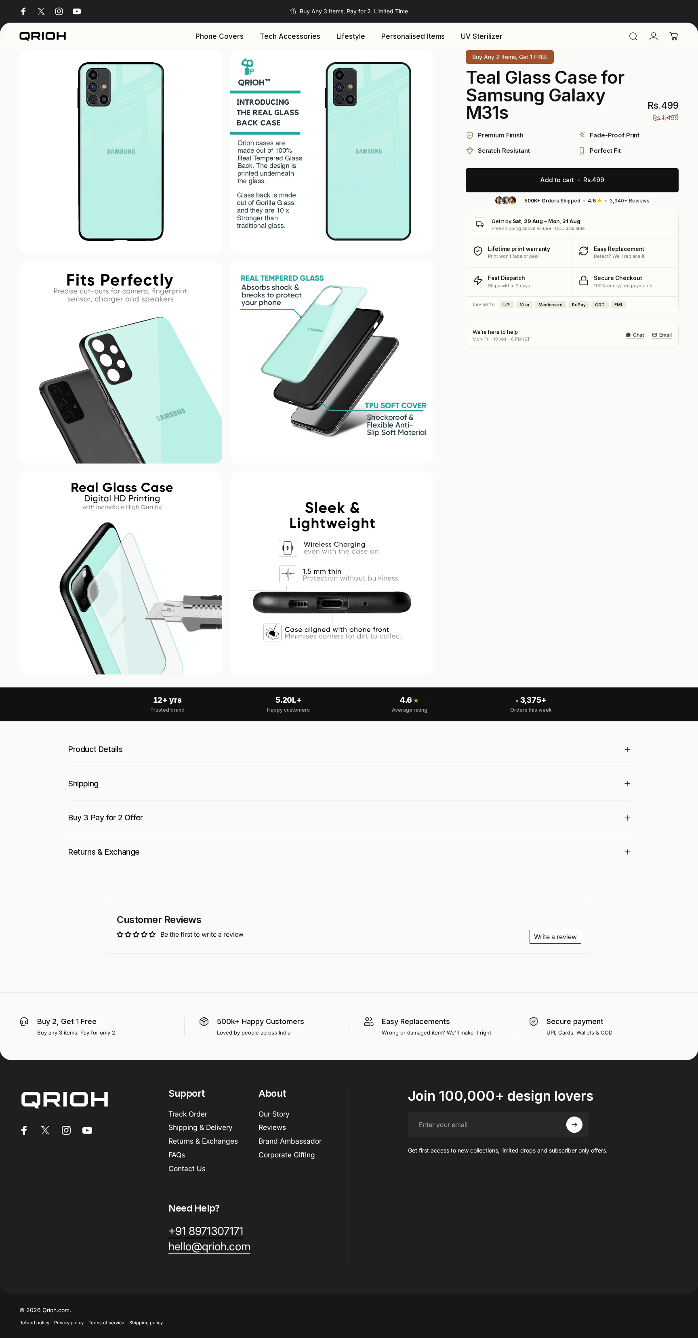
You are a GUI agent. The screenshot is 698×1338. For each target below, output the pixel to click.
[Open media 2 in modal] (331, 151)
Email (665, 335)
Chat (638, 335)
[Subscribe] (574, 1125)
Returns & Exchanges (203, 1141)
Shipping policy (146, 1322)
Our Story (274, 1114)
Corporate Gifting (287, 1154)
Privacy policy (69, 1322)
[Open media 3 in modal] (120, 362)
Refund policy (34, 1322)
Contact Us (187, 1168)
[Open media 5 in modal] (120, 573)
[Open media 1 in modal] (120, 151)
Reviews (272, 1127)
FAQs (176, 1154)
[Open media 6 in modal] (331, 573)
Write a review (555, 937)
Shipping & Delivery (200, 1127)
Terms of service (106, 1322)
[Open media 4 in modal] (331, 362)
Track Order (187, 1114)
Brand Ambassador (290, 1141)
